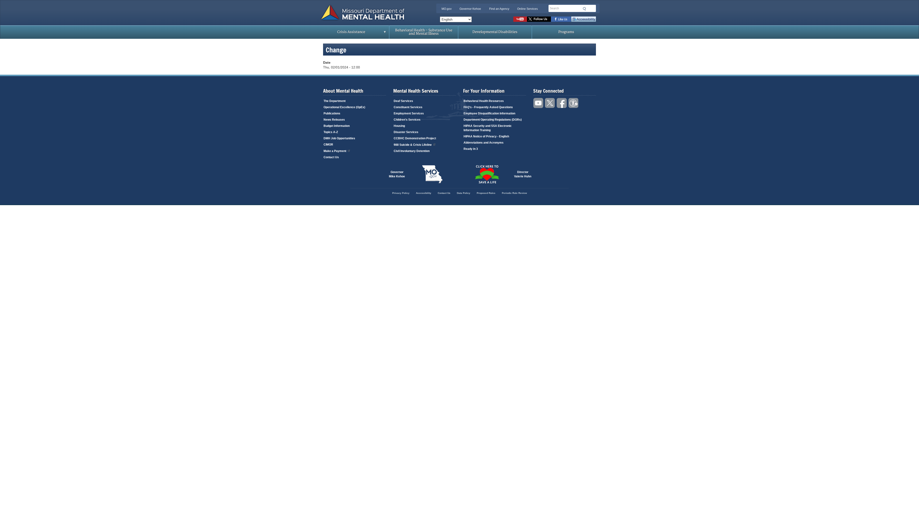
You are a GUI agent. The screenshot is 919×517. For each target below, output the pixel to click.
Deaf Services (403, 101)
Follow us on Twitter (539, 19)
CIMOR (328, 144)
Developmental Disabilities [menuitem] (494, 32)
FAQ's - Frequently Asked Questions (488, 107)
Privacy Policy (400, 193)
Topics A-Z (331, 132)
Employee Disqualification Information (489, 113)
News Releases (334, 119)
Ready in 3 (471, 149)
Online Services (527, 9)
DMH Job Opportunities (339, 138)
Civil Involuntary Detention (412, 151)
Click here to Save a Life (487, 174)
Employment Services (409, 113)
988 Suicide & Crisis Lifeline (413, 144)
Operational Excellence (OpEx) (344, 107)
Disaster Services (406, 132)
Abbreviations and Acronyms (484, 142)
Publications (332, 113)
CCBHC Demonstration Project (415, 138)
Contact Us (331, 157)
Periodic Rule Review (514, 193)
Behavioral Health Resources (484, 101)
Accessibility (583, 19)
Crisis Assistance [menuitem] (341, 33)
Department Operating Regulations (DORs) (493, 119)
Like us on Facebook (561, 19)
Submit (584, 9)
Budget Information (337, 126)
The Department (335, 101)
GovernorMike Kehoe (397, 174)
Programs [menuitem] (566, 32)
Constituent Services (408, 107)
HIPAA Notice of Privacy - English (486, 136)
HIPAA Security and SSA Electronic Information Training (488, 128)
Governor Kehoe (470, 9)
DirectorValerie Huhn (522, 174)
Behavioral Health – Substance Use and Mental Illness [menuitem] (423, 32)
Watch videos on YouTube (520, 19)
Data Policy (463, 193)
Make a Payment (335, 151)
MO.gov (447, 9)
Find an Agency (499, 9)
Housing (399, 126)
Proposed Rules (486, 193)
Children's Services (407, 119)
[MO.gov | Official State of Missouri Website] (432, 174)
